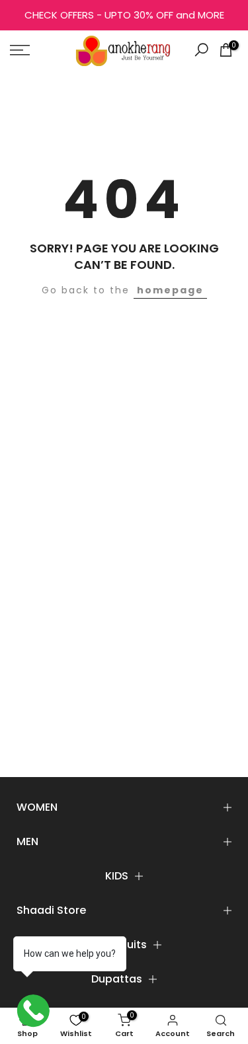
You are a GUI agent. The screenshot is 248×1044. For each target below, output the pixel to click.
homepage (170, 290)
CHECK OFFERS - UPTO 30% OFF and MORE (124, 15)
